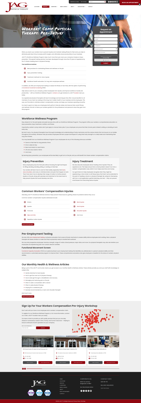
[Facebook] (109, 2)
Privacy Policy (77, 401)
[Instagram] (113, 2)
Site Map (83, 401)
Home (61, 379)
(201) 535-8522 (105, 388)
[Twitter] (111, 2)
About (72, 6)
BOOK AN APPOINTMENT (130, 2)
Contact (90, 6)
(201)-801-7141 (104, 382)
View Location (30, 362)
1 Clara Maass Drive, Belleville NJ (97, 349)
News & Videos (63, 6)
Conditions (53, 6)
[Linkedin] (115, 2)
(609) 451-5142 (61, 356)
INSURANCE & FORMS (74, 1)
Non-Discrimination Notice (86, 387)
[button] (94, 319)
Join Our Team (81, 6)
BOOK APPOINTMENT (28, 224)
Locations (36, 6)
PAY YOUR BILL (84, 1)
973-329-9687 (28, 356)
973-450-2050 (93, 356)
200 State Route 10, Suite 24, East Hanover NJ (35, 349)
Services (45, 6)
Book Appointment (45, 362)
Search (43, 328)
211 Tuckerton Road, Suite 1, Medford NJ (66, 349)
